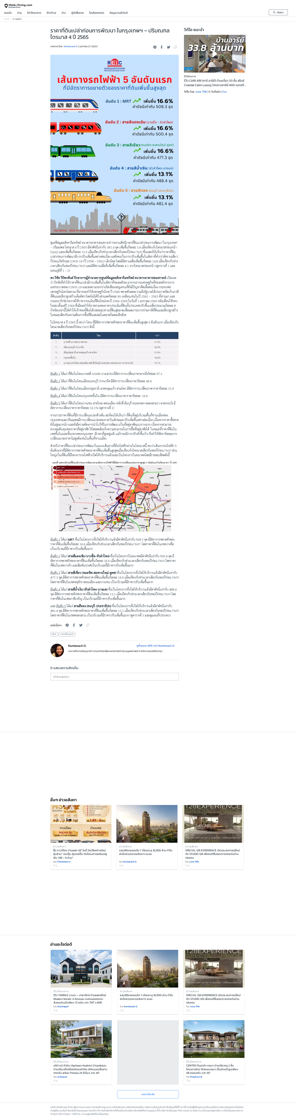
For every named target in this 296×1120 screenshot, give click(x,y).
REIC (54, 634)
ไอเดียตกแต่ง (96, 13)
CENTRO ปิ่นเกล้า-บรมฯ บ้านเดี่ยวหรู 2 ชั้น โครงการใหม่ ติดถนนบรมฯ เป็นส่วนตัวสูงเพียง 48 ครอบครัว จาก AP (212, 1069)
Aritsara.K (62, 1076)
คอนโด (8, 13)
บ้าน (19, 13)
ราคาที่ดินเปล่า (67, 634)
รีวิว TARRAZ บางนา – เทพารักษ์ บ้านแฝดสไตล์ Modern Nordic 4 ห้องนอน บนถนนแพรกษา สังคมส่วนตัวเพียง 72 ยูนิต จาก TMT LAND (79, 998)
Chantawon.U (64, 861)
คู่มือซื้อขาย (77, 13)
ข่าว (64, 13)
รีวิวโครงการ (34, 13)
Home (6, 19)
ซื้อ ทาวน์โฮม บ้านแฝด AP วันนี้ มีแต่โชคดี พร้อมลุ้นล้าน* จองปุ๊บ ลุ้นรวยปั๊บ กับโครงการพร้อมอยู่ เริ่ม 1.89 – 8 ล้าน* (80, 854)
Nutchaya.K (63, 1006)
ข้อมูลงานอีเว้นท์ (119, 13)
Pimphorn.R (196, 1076)
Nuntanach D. (71, 46)
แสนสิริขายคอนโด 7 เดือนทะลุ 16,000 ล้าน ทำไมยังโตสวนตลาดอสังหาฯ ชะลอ (145, 852)
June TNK (201, 92)
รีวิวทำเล (51, 13)
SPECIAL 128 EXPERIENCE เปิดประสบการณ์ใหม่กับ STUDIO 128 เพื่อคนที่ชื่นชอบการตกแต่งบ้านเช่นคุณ (212, 854)
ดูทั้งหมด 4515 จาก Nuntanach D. (156, 646)
